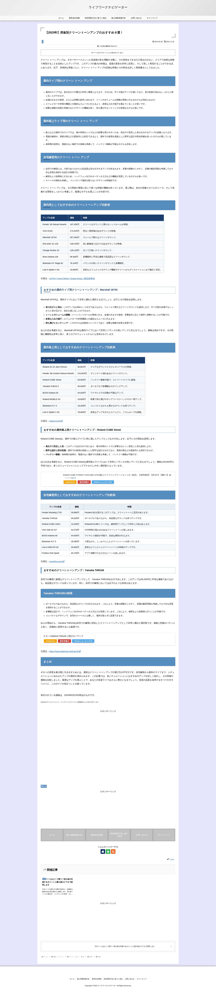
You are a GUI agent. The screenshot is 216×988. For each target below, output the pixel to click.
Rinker (72, 477)
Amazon (69, 482)
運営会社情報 (96, 979)
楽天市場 (83, 482)
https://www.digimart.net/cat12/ (64, 651)
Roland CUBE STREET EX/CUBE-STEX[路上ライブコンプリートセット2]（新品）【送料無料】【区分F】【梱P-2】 (116, 475)
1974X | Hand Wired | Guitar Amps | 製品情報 (71, 278)
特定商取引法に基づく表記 (113, 979)
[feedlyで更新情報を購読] (108, 851)
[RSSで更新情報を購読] (113, 851)
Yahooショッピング (102, 482)
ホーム (72, 979)
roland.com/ (55, 421)
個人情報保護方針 (83, 979)
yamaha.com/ (55, 561)
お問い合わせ (129, 979)
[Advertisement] (108, 747)
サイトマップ (141, 979)
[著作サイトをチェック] (103, 851)
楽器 (44, 786)
